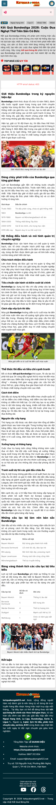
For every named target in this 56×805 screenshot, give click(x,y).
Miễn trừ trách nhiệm (28, 786)
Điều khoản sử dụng (28, 784)
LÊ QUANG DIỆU (37, 742)
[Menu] (4, 3)
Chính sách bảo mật (28, 781)
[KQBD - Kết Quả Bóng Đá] (28, 3)
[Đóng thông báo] (51, 12)
